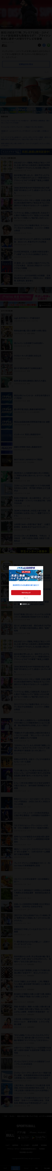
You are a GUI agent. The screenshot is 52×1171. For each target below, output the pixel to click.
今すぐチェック (26, 593)
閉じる (26, 598)
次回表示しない (26, 604)
